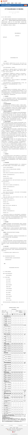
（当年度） (6, 407)
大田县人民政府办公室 (18, 33)
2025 (9, 90)
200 (12, 174)
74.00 (21, 407)
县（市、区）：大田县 (5, 312)
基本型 (14, 401)
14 (18, 35)
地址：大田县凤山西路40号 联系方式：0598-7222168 (14, 430)
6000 (22, 172)
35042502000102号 (14, 429)
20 (12, 364)
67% (14, 347)
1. (3, 67)
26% (17, 377)
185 (12, 366)
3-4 (2, 342)
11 (12, 338)
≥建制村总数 (24, 353)
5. (3, 79)
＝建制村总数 (24, 362)
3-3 (2, 340)
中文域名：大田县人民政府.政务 (19, 428)
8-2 (2, 384)
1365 (7, 205)
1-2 (2, 319)
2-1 (2, 326)
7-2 (2, 375)
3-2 (2, 338)
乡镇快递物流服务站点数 (7, 390)
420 (25, 164)
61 (9, 82)
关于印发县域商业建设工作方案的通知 (14, 9)
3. (3, 73)
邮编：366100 (13, 428)
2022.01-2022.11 (8, 207)
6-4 (2, 370)
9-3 (2, 393)
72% (17, 347)
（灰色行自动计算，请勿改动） (7, 314)
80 (21, 368)
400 (11, 198)
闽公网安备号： (12, 429)
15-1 (2, 407)
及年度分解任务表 (14, 309)
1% (12, 379)
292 (8, 73)
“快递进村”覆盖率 (6, 397)
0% (19, 345)
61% (15, 70)
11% (2, 71)
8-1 (2, 382)
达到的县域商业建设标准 (7, 400)
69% (12, 375)
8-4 (2, 388)
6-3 (2, 368)
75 (19, 368)
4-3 (2, 349)
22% (21, 349)
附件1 (5, 263)
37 (6, 20)
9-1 (2, 390)
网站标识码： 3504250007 (8, 428)
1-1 (2, 317)
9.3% (20, 82)
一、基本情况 (5, 61)
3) (20, 165)
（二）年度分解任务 (5, 96)
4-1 (2, 345)
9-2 (2, 391)
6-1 (2, 364)
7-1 (2, 373)
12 (3, 64)
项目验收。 (5, 232)
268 (14, 73)
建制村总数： (21, 312)
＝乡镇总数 (24, 334)
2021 (12, 64)
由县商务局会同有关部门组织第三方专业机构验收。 (13, 232)
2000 (2, 181)
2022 (5, 20)
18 (13, 79)
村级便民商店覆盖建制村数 (7, 362)
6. (3, 82)
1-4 (2, 323)
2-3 (2, 330)
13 (21, 328)
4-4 (2, 351)
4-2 (2, 347)
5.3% (14, 409)
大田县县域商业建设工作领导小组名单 (14, 267)
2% (19, 373)
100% (17, 69)
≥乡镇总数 (24, 390)
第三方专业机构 (15, 215)
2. (3, 69)
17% (4, 70)
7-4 (2, 379)
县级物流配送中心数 (6, 381)
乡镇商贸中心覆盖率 (6, 343)
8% (12, 373)
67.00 (17, 407)
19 (8, 69)
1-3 (2, 321)
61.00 (12, 407)
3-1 (2, 336)
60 (12, 368)
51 (10, 79)
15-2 (2, 409)
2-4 (2, 332)
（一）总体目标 (5, 87)
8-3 (2, 386)
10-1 (2, 395)
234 (14, 141)
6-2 (2, 366)
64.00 (15, 407)
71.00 (19, 407)
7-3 (2, 377)
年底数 (12, 314)
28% (19, 377)
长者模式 (25, 5)
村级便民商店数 (6, 352)
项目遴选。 (5, 223)
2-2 (2, 328)
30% (10, 93)
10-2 (2, 397)
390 (12, 186)
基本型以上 (24, 401)
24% (14, 377)
